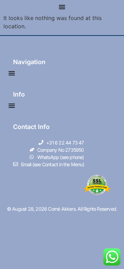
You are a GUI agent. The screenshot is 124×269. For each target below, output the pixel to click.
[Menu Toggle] (62, 6)
